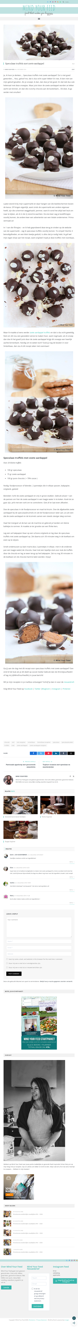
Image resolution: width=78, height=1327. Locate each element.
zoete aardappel (22, 745)
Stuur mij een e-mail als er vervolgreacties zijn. (25, 963)
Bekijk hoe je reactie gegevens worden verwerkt (56, 981)
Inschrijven (38, 1306)
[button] (39, 18)
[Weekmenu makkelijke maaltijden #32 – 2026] (7, 1251)
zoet (13, 745)
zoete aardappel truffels (40, 332)
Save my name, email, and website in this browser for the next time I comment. (36, 959)
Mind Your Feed (9, 69)
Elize (11, 868)
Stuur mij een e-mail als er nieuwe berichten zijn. (25, 967)
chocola (6, 742)
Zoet (73, 69)
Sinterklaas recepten (43, 742)
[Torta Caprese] (57, 805)
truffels (6, 745)
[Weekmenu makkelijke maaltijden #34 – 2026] (7, 1233)
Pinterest (66, 689)
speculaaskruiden (67, 742)
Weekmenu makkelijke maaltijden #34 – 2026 (28, 1233)
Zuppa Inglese (10, 841)
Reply (72, 862)
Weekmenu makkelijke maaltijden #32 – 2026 (28, 1252)
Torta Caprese (47, 817)
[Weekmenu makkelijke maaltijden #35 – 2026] (7, 1223)
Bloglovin (46, 689)
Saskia (12, 883)
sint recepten (21, 742)
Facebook (28, 689)
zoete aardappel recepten (38, 745)
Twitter (37, 689)
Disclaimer (32, 1320)
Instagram (56, 689)
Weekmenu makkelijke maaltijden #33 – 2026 (28, 1243)
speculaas (56, 742)
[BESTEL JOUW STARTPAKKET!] (39, 1023)
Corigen (67, 1320)
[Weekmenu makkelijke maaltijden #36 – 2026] (7, 1214)
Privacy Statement (41, 1320)
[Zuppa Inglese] (20, 830)
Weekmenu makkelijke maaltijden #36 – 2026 (28, 1214)
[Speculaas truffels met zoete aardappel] (39, 42)
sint (13, 742)
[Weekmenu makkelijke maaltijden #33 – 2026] (7, 1242)
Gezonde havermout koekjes (15, 817)
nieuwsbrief (69, 682)
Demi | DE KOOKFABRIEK (18, 855)
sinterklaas (31, 742)
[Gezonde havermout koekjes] (20, 805)
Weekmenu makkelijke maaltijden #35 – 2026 (28, 1224)
